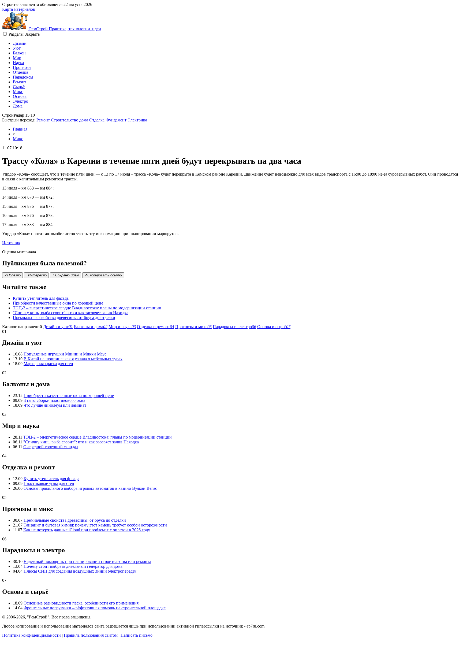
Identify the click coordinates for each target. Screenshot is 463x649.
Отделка (20, 72)
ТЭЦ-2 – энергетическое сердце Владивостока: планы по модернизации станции (87, 308)
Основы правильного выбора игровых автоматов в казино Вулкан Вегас (90, 488)
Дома (18, 106)
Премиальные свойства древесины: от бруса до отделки (64, 317)
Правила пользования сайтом (91, 635)
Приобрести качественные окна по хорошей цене (58, 303)
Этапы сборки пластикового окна (54, 400)
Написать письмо (136, 635)
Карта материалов (18, 9)
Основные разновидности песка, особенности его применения (81, 603)
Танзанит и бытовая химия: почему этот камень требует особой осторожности (95, 525)
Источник (11, 242)
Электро (20, 101)
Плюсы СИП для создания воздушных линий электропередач (80, 571)
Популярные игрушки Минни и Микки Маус (65, 354)
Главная (20, 129)
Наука (18, 62)
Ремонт (19, 82)
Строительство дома (69, 120)
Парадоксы (23, 77)
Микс (18, 91)
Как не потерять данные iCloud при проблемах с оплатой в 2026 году (86, 530)
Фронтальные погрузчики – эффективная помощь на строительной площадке (95, 608)
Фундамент (116, 120)
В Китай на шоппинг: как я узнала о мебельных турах (73, 359)
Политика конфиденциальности (31, 635)
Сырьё (19, 86)
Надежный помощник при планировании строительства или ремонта (87, 561)
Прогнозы (22, 67)
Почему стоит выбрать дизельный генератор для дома (73, 566)
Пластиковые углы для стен (49, 483)
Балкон (19, 53)
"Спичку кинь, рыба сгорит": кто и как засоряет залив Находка (70, 312)
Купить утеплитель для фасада (41, 298)
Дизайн (20, 43)
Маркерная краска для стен (48, 363)
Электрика (137, 120)
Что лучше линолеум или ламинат (55, 405)
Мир (17, 57)
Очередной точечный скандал (50, 446)
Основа (20, 96)
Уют (17, 48)
